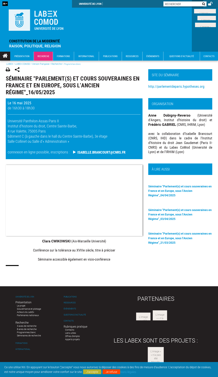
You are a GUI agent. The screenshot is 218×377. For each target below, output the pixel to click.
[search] (185, 3)
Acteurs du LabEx (25, 312)
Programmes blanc (26, 332)
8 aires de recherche (27, 329)
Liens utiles (70, 332)
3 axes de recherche (26, 325)
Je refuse (111, 372)
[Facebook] (205, 11)
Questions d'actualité (75, 314)
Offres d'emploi (72, 336)
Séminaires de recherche (29, 335)
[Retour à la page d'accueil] (36, 19)
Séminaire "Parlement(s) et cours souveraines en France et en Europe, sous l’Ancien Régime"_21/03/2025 (180, 238)
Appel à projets (72, 339)
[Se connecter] (212, 4)
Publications (70, 296)
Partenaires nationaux (28, 315)
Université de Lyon (90, 4)
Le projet (21, 305)
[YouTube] (205, 24)
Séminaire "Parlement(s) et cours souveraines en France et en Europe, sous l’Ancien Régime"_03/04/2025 (180, 214)
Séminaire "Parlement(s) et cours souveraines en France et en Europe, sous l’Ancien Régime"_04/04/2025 (180, 190)
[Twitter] (206, 18)
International (22, 349)
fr (4, 3)
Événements (70, 308)
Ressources (70, 302)
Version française (40, 63)
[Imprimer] (9, 70)
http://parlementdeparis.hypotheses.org (176, 86)
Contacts (69, 320)
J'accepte (92, 372)
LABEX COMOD (22, 63)
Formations (21, 343)
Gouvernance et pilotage (29, 308)
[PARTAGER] (18, 70)
